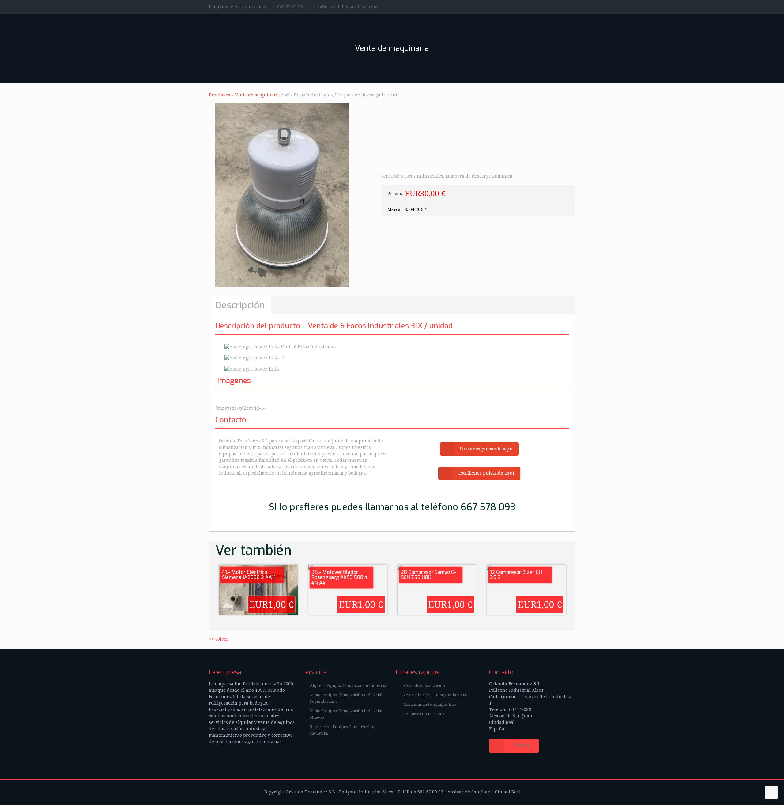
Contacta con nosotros (423, 714)
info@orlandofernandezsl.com (345, 6)
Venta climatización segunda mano (435, 695)
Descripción (240, 305)
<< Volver (218, 639)
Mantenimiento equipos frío (429, 704)
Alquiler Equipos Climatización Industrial (348, 685)
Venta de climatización (424, 685)
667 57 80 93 (290, 6)
